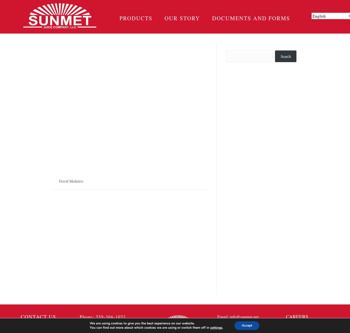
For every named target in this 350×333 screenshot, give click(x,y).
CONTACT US (38, 316)
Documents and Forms (251, 18)
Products (136, 18)
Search (231, 45)
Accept (247, 325)
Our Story (182, 18)
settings (216, 328)
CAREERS (297, 316)
